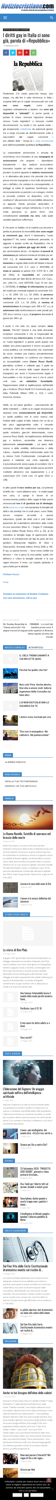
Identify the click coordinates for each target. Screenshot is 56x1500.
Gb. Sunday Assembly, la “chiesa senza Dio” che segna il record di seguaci (15, 627)
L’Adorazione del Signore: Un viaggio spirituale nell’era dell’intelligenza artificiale (23, 1092)
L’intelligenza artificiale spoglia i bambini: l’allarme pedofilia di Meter (35, 1217)
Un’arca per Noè (27, 1469)
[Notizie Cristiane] (28, 7)
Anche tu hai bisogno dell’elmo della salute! (27, 1392)
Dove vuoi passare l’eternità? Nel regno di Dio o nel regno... (35, 1456)
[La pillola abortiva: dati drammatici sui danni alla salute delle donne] (10, 1313)
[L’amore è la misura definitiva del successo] (10, 902)
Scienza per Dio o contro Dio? (33, 1144)
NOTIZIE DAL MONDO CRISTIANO (16, 30)
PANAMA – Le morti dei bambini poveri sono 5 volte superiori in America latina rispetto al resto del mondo (40, 630)
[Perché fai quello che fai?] (10, 673)
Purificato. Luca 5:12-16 (31, 1008)
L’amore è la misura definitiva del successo (35, 900)
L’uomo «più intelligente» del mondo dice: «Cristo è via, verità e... (36, 1131)
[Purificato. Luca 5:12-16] (10, 1012)
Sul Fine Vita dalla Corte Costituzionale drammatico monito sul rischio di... (25, 1268)
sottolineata (25, 129)
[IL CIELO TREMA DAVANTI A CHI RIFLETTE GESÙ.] (10, 659)
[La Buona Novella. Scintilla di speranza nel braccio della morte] (28, 817)
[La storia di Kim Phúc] (28, 933)
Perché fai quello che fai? (33, 670)
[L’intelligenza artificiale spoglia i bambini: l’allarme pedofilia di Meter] (10, 1217)
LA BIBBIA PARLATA (15, 761)
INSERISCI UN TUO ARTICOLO (20, 785)
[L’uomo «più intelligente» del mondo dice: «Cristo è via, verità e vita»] (10, 1134)
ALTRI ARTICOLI (36, 647)
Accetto (17, 1495)
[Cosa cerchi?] (10, 1041)
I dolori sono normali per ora (35, 717)
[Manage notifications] (49, 1479)
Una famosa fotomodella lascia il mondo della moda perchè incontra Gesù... (36, 996)
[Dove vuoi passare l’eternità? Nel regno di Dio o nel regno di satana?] (10, 1458)
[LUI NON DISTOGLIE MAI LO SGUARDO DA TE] (10, 706)
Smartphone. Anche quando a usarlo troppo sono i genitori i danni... (34, 1201)
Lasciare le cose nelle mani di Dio (35, 884)
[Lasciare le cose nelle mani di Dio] (10, 887)
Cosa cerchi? (26, 1037)
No (26, 1495)
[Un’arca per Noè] (10, 1473)
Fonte (6, 582)
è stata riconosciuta (43, 141)
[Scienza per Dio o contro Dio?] (10, 1148)
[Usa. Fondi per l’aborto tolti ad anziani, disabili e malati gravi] (10, 1187)
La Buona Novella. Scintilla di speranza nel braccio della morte (27, 835)
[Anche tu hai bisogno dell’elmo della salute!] (28, 1368)
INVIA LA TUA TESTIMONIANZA (21, 781)
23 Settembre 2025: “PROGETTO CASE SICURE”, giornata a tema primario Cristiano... (35, 1171)
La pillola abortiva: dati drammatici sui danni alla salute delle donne (36, 1311)
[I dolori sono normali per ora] (10, 720)
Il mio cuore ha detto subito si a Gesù (35, 1024)
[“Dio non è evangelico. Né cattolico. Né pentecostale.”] (10, 735)
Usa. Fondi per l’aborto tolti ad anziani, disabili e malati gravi (34, 1185)
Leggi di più (37, 1495)
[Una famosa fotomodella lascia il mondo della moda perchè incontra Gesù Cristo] (10, 997)
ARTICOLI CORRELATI (15, 647)
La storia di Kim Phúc (15, 949)
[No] (52, 1488)
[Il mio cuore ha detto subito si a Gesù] (10, 1026)
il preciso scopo (16, 507)
